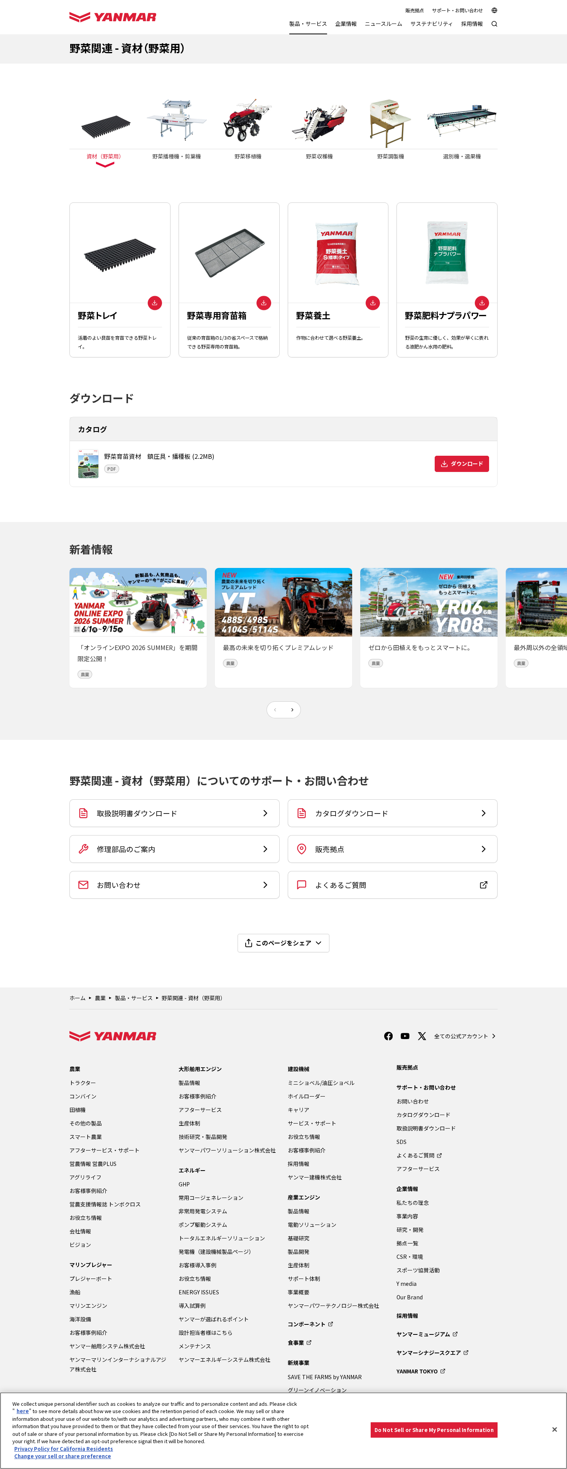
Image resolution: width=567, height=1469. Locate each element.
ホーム (77, 998)
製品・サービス (134, 998)
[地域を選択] (494, 10)
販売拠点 (414, 10)
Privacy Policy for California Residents (63, 1448)
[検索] (494, 27)
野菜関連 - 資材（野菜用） (194, 998)
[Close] (554, 1429)
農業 (100, 998)
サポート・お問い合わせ (457, 10)
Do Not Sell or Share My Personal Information (434, 1430)
